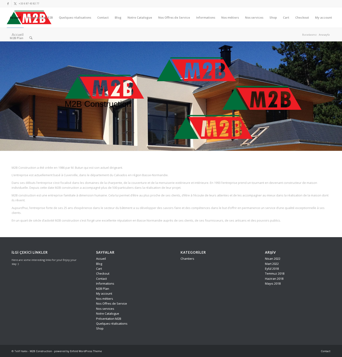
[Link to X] (15, 3)
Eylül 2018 (272, 268)
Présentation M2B (108, 319)
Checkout (102, 273)
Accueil (101, 258)
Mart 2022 (272, 264)
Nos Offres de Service (111, 303)
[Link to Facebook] (8, 3)
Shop (100, 328)
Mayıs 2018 (273, 283)
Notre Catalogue (107, 313)
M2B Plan (102, 288)
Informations (105, 283)
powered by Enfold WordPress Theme (78, 351)
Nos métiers (104, 298)
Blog (99, 264)
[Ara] (30, 38)
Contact (101, 278)
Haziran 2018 (274, 278)
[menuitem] (15, 17)
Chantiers (187, 258)
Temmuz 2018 (274, 273)
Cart (99, 268)
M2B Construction (41, 351)
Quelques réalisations (111, 323)
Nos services (105, 308)
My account (104, 293)
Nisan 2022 (272, 258)
